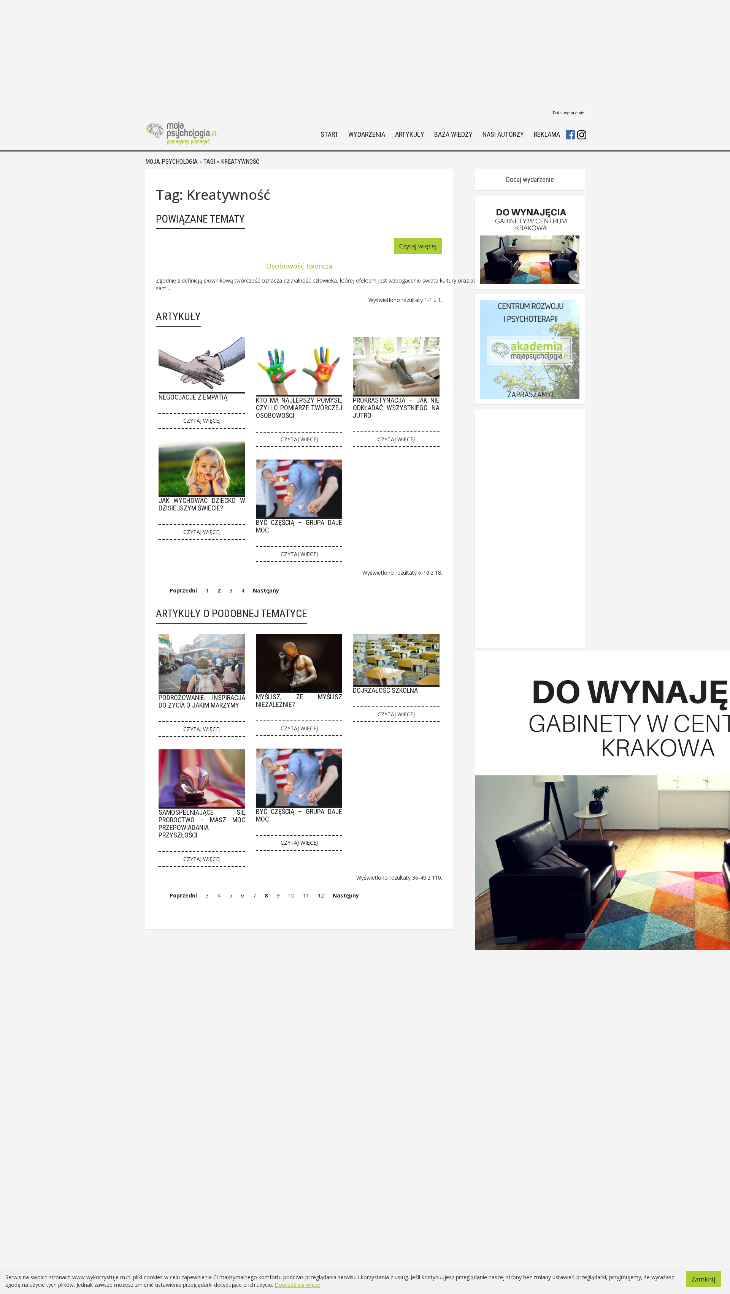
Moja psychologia (171, 161)
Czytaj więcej (418, 246)
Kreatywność (240, 161)
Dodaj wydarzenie (568, 113)
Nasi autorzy (503, 135)
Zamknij (703, 1279)
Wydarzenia (366, 135)
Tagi (209, 161)
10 (291, 895)
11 (306, 895)
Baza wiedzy (453, 135)
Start (329, 135)
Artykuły (409, 135)
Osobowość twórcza (299, 265)
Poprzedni (183, 590)
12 (321, 895)
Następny (266, 590)
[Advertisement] (365, 53)
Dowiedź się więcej (298, 1284)
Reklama (547, 135)
